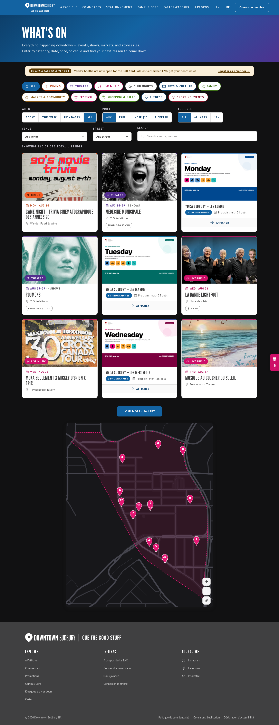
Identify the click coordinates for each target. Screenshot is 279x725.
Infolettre (194, 676)
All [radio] (90, 117)
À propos (201, 7)
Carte (28, 699)
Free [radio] (122, 117)
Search (143, 128)
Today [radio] (30, 117)
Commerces (91, 7)
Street (98, 128)
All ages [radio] (200, 117)
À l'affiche (68, 7)
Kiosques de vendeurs (38, 691)
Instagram (194, 660)
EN (218, 7)
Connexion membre (251, 7)
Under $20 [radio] (140, 117)
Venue (26, 128)
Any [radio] (109, 117)
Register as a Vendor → (234, 71)
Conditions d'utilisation (206, 717)
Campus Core (148, 7)
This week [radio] (49, 117)
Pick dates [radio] (72, 117)
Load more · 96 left (139, 411)
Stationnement (119, 7)
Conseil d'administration (118, 668)
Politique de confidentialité (173, 717)
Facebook (194, 668)
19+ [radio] (216, 117)
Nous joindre (111, 676)
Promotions (32, 676)
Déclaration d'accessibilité (239, 717)
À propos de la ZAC (116, 660)
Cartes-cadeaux (176, 7)
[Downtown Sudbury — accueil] (40, 7)
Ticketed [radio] (161, 117)
